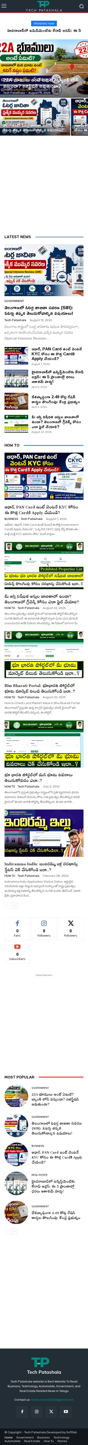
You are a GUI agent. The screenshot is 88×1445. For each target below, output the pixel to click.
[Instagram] (36, 1412)
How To (10, 607)
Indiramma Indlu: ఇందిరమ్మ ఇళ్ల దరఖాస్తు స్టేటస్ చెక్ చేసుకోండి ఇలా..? (41, 865)
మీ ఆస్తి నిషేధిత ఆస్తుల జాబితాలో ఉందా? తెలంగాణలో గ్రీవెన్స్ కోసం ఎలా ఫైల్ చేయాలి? (56, 421)
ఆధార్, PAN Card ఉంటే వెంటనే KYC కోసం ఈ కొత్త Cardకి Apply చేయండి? (57, 353)
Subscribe (17, 944)
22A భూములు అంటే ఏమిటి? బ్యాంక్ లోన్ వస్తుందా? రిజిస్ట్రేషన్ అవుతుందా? (55, 1098)
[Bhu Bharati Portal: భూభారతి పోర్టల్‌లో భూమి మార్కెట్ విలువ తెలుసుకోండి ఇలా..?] (44, 654)
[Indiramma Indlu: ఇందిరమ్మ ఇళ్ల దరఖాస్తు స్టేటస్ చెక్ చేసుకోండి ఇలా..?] (44, 833)
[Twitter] (51, 1412)
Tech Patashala (15, 320)
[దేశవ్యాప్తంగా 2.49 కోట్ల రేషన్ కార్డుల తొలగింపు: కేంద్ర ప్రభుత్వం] (16, 401)
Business (11, 518)
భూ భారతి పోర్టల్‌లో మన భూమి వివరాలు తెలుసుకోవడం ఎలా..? (39, 776)
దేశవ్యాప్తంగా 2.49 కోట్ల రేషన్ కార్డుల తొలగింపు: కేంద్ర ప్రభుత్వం (56, 399)
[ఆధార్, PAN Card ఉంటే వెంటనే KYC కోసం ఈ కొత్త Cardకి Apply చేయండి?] (16, 356)
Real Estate (40, 1175)
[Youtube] (65, 1412)
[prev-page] (7, 905)
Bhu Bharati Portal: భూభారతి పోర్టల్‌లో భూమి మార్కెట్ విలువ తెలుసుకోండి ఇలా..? (40, 687)
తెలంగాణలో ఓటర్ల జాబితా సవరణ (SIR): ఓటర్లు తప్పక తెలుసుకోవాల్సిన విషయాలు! (39, 310)
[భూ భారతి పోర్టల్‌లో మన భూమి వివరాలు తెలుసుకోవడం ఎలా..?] (44, 744)
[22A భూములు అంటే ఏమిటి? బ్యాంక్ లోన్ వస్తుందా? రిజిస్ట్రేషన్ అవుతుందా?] (44, 68)
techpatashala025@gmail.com (52, 1399)
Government (13, 73)
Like (17, 921)
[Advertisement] (44, 188)
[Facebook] (22, 1412)
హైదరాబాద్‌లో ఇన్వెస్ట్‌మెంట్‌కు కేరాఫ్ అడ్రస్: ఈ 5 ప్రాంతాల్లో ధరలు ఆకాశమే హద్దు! (57, 376)
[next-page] (14, 905)
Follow (44, 921)
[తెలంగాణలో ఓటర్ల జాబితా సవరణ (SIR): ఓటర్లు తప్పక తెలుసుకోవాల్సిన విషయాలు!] (35, 117)
